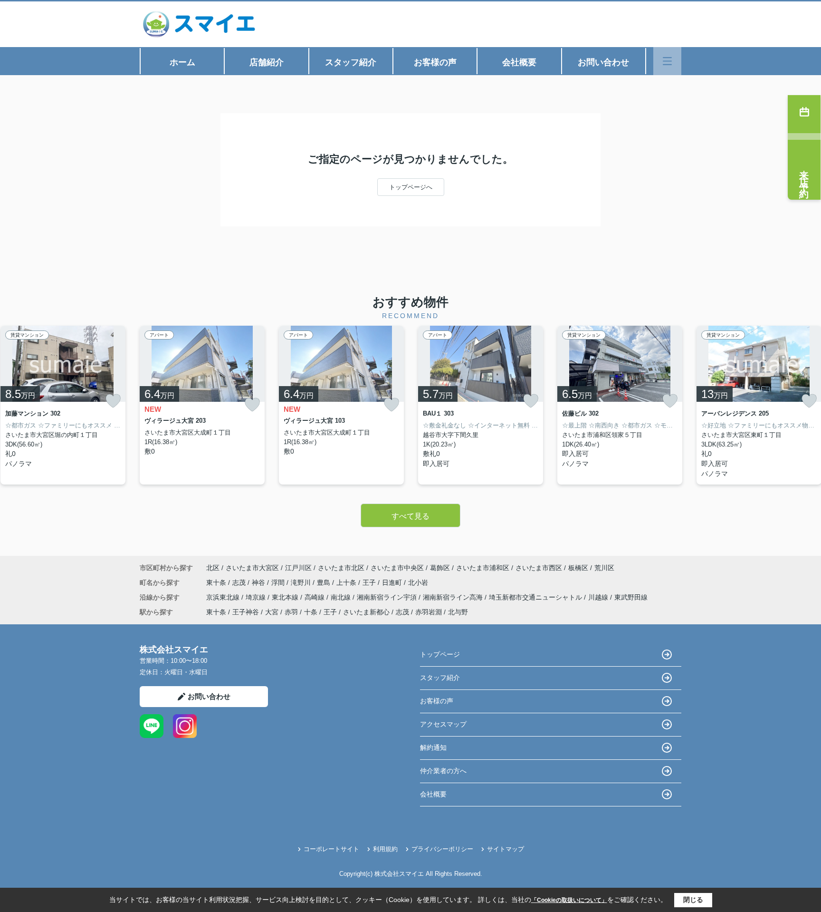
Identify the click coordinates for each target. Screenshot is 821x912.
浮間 (278, 582)
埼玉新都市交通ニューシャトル (536, 597)
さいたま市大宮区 (252, 568)
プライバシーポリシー (442, 849)
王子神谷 (245, 612)
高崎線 (315, 597)
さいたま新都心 (366, 612)
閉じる (693, 899)
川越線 (599, 597)
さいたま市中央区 (397, 568)
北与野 (458, 612)
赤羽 (291, 612)
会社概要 (519, 62)
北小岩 (418, 582)
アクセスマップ (443, 724)
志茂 (240, 582)
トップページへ (410, 187)
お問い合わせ (603, 62)
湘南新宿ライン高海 (454, 597)
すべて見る (410, 516)
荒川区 (604, 568)
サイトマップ (505, 849)
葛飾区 (440, 568)
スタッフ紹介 (350, 62)
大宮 (271, 612)
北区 (213, 568)
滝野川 (302, 582)
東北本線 (286, 597)
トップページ (440, 654)
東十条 (217, 582)
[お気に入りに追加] (113, 401)
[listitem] (202, 405)
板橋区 (578, 568)
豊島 (324, 582)
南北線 (342, 597)
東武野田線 (631, 597)
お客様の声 (435, 62)
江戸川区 (298, 568)
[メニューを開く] (667, 61)
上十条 (347, 582)
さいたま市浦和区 (482, 568)
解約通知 (433, 747)
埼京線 (256, 597)
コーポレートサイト (331, 849)
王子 (370, 582)
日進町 (393, 582)
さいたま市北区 (341, 568)
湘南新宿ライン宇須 (388, 597)
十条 (310, 612)
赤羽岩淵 (428, 612)
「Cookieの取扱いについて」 (569, 900)
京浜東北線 (223, 597)
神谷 (259, 582)
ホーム (182, 62)
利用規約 (385, 849)
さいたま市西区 (539, 568)
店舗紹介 (266, 62)
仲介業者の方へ (443, 771)
